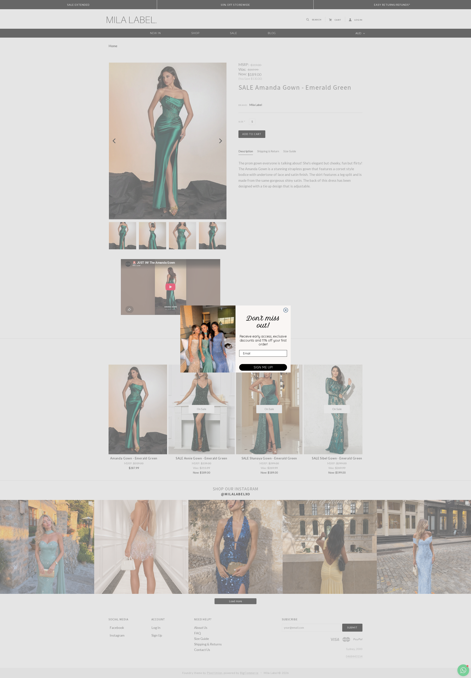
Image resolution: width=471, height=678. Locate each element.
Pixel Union (214, 673)
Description (245, 151)
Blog (272, 33)
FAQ (197, 633)
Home (113, 46)
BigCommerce (249, 673)
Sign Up (156, 635)
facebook (117, 628)
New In (155, 33)
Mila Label (255, 104)
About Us (200, 627)
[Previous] (114, 141)
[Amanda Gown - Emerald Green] (134, 409)
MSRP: (244, 64)
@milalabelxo (235, 494)
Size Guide (289, 151)
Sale (233, 33)
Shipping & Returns (208, 644)
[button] (463, 670)
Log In (155, 628)
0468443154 (354, 656)
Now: (243, 74)
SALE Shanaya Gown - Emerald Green (269, 458)
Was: (242, 69)
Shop (195, 33)
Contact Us (202, 649)
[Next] (220, 141)
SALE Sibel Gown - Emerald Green (337, 458)
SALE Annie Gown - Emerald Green (201, 458)
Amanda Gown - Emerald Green (133, 458)
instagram (117, 635)
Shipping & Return (268, 151)
